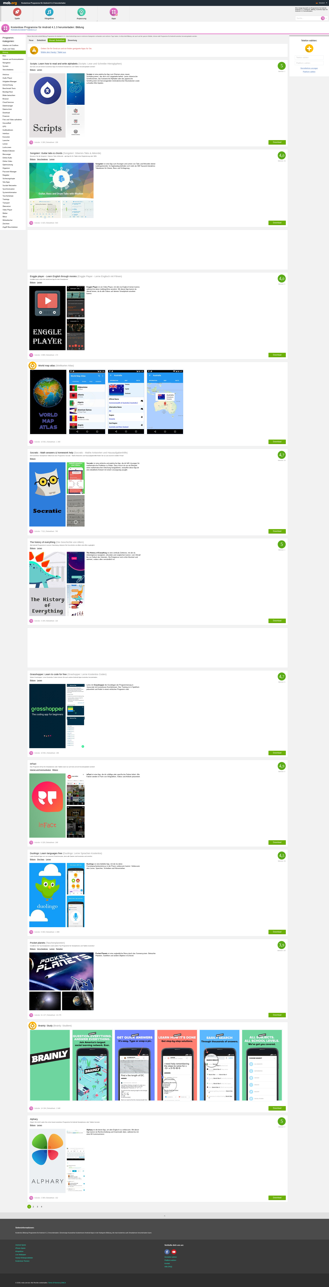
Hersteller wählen (170, 1257)
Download (6, 113)
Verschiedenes (8, 70)
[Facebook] (167, 1254)
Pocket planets (37, 943)
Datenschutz (7, 109)
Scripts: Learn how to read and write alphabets (54, 63)
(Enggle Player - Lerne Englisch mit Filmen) (99, 276)
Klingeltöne (19, 1251)
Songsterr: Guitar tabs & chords (46, 153)
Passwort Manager (9, 172)
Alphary (34, 1119)
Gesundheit (7, 123)
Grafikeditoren (8, 130)
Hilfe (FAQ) (168, 1267)
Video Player (7, 210)
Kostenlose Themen (22, 1261)
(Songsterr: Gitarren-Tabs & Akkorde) (81, 153)
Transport (6, 203)
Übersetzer (7, 206)
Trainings (6, 199)
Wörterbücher (7, 220)
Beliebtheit (41, 40)
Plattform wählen (309, 72)
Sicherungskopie (9, 179)
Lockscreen (7, 147)
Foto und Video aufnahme (12, 120)
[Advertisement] (13, 272)
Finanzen (6, 116)
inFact (33, 764)
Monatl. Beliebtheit (56, 40)
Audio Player (7, 78)
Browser (6, 99)
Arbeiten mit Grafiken (10, 45)
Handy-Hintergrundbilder (24, 1258)
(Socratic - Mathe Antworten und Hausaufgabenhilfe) (100, 452)
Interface (6, 133)
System (5, 66)
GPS (4, 127)
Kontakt (167, 1263)
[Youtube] (174, 1254)
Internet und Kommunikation (13, 59)
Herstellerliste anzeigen (309, 68)
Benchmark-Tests (9, 88)
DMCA (63, 1283)
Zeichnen (6, 224)
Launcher (6, 140)
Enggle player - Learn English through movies (53, 276)
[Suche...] (323, 18)
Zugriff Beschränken (10, 227)
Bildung (5, 52)
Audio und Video (9, 49)
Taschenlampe (8, 196)
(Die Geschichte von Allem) (69, 542)
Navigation (6, 63)
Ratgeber (6, 175)
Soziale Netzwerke (9, 185)
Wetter (5, 213)
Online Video (7, 161)
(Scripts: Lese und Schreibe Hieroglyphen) (100, 63)
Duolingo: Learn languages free (46, 853)
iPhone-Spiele (20, 1248)
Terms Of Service (54, 1283)
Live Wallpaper (20, 1255)
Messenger (7, 154)
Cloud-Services (8, 102)
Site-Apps (6, 182)
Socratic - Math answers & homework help (51, 452)
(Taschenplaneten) (55, 943)
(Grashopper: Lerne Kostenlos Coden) (87, 674)
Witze (5, 217)
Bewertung (72, 40)
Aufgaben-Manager (10, 81)
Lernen (5, 144)
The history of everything (42, 542)
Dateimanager (8, 106)
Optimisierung (8, 165)
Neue (31, 40)
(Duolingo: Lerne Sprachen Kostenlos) (82, 853)
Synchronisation (9, 189)
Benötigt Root (8, 92)
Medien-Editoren (9, 151)
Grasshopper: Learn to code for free (48, 674)
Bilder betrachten (9, 95)
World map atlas (56, 365)
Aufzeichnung (8, 85)
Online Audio (7, 158)
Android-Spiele (20, 1245)
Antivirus (6, 75)
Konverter (6, 137)
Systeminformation (10, 192)
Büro (4, 56)
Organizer (6, 168)
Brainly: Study (55, 1025)
